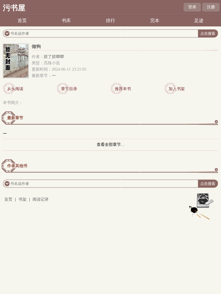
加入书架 (177, 89)
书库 (66, 20)
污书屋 (14, 8)
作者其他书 (17, 166)
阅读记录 (41, 199)
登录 (192, 7)
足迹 (198, 20)
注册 (211, 7)
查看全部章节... (110, 144)
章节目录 (69, 89)
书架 (22, 199)
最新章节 (15, 118)
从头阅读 (15, 89)
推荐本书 (123, 89)
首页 (22, 20)
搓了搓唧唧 (54, 57)
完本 (154, 20)
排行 (110, 20)
